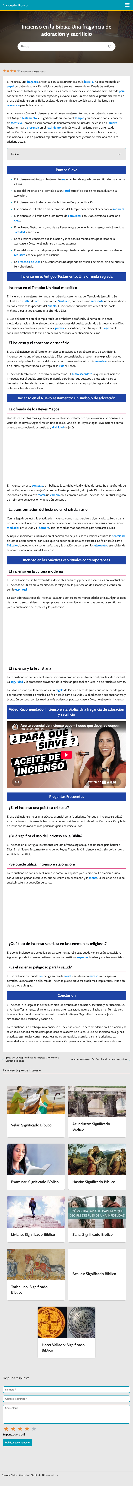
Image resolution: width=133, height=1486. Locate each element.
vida (61, 366)
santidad (19, 232)
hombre (44, 527)
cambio (55, 495)
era (63, 179)
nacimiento (54, 127)
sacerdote (97, 301)
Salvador (12, 545)
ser (41, 976)
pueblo (52, 306)
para (122, 91)
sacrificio (16, 123)
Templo (79, 118)
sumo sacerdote (82, 374)
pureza (59, 328)
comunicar (74, 216)
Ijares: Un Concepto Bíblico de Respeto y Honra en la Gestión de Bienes (32, 1059)
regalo (60, 690)
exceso (94, 976)
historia (89, 81)
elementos (101, 545)
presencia (33, 127)
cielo (17, 220)
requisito (19, 255)
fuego (105, 328)
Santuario (64, 301)
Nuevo (113, 123)
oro (37, 301)
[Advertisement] (66, 457)
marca (42, 495)
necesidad (118, 536)
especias (82, 957)
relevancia (13, 105)
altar (27, 301)
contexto (37, 485)
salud (67, 976)
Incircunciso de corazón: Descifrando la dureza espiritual (99, 1059)
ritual (66, 190)
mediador (13, 527)
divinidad (58, 427)
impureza (118, 209)
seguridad (17, 681)
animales (100, 361)
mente (93, 878)
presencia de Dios (29, 262)
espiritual (21, 589)
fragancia (32, 81)
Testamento (29, 118)
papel (10, 86)
